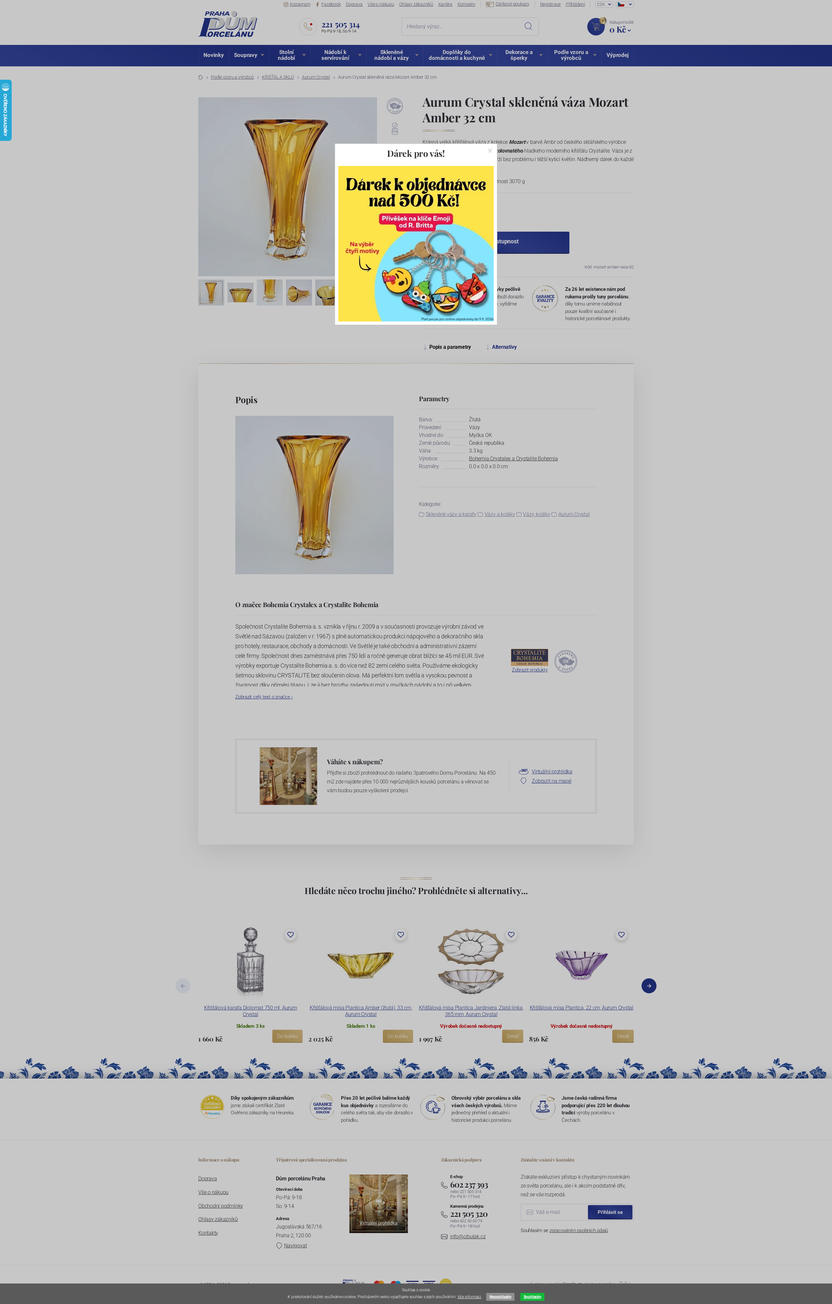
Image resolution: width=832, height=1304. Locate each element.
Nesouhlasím (500, 1297)
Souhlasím (532, 1297)
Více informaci (469, 1297)
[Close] (490, 150)
